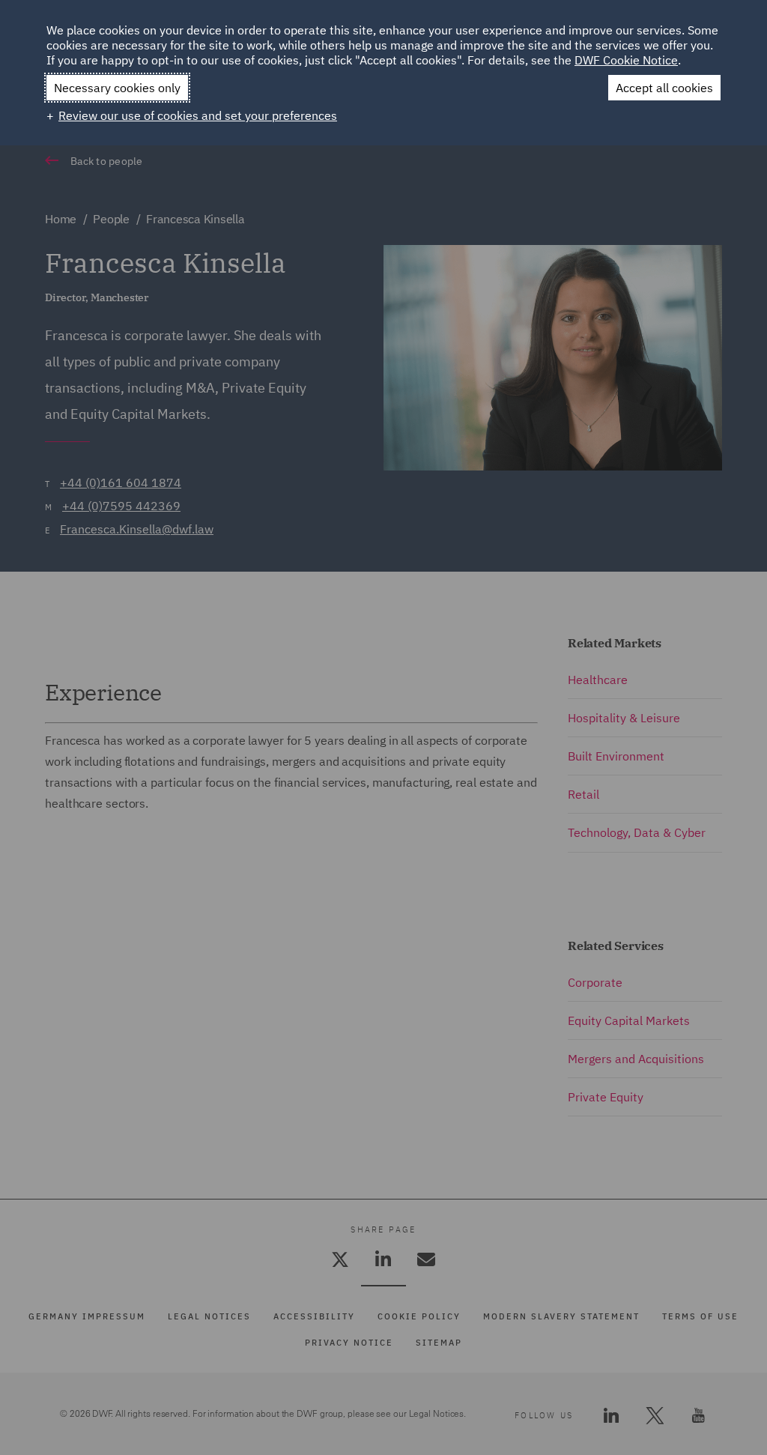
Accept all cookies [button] (664, 87)
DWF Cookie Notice (626, 59)
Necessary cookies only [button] (117, 87)
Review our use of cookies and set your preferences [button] (197, 115)
